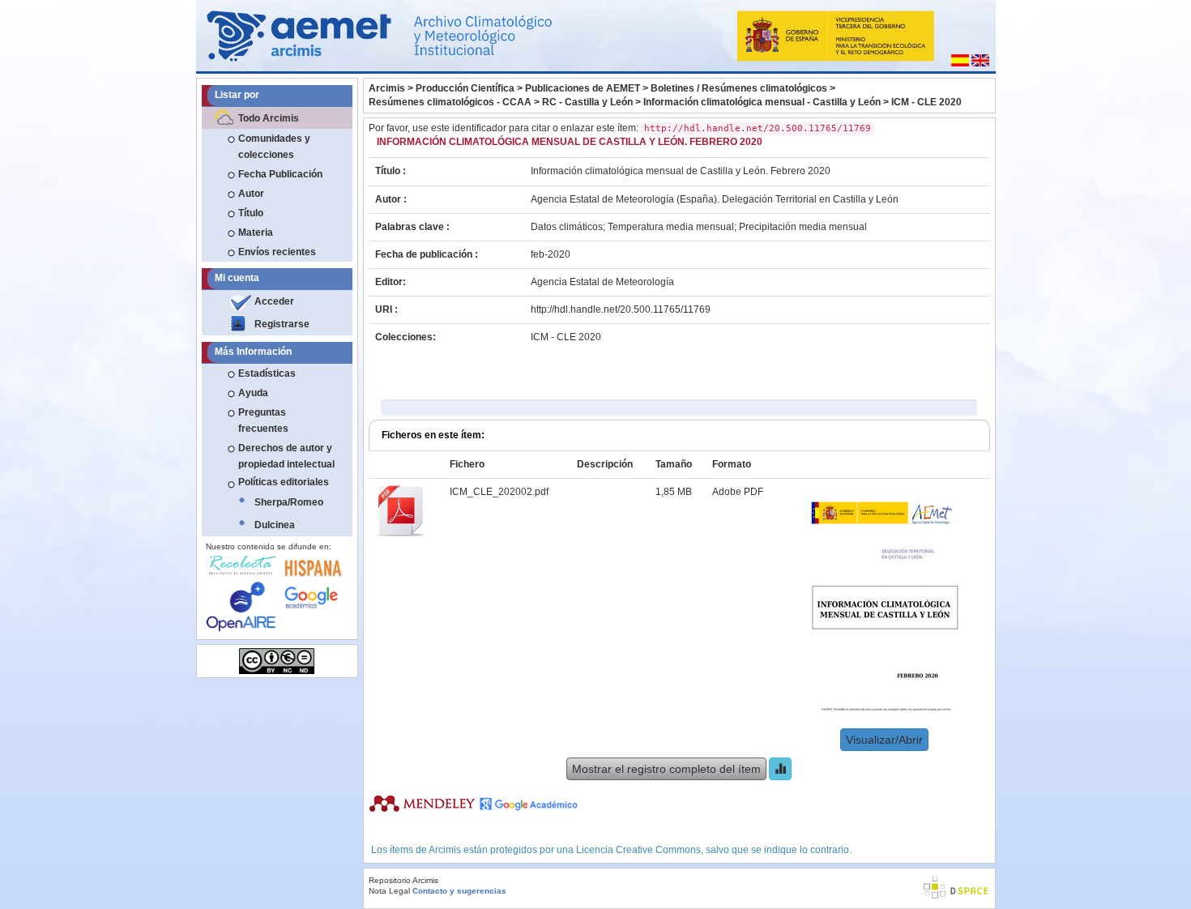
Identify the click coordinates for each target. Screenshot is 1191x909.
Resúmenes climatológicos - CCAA (450, 102)
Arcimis (387, 88)
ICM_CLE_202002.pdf (499, 491)
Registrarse (281, 324)
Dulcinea (274, 525)
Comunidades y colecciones (274, 146)
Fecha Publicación (280, 174)
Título (250, 213)
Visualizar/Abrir (884, 739)
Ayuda (253, 393)
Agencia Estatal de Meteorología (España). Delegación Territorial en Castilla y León (715, 199)
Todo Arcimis (268, 118)
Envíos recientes (277, 252)
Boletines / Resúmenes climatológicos (739, 88)
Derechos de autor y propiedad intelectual (286, 456)
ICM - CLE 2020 (926, 102)
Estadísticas (267, 373)
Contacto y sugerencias (459, 890)
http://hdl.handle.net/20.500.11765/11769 (621, 309)
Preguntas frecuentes (263, 420)
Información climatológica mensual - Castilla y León (762, 102)
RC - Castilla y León (587, 102)
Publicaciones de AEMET (582, 88)
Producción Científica (465, 88)
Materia (255, 232)
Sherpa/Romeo (288, 502)
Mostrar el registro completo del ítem (666, 768)
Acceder (274, 301)
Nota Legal (389, 890)
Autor (251, 193)
